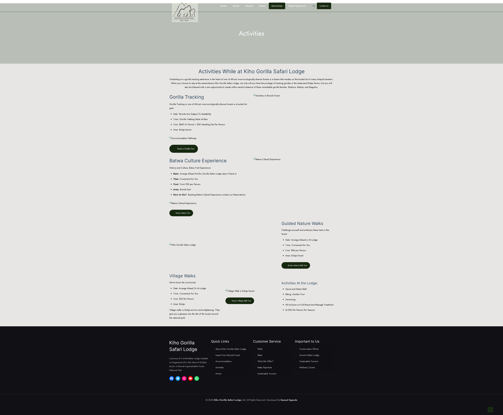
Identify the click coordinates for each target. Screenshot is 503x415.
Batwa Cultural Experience (208, 194)
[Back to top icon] (490, 409)
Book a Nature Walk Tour (297, 265)
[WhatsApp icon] (245, 405)
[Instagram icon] (256, 405)
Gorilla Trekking (187, 119)
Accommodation (223, 361)
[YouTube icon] (253, 405)
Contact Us (324, 5)
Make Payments (264, 367)
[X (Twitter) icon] (250, 405)
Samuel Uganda (289, 400)
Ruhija (182, 304)
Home (218, 373)
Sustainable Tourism (266, 373)
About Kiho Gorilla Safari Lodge (230, 349)
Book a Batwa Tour (183, 213)
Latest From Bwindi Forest (227, 355)
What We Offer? (265, 361)
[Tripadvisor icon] (258, 405)
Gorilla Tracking (177, 104)
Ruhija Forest (297, 255)
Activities (219, 367)
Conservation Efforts (309, 349)
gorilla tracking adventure (197, 79)
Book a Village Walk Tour (241, 300)
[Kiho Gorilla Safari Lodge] (185, 12)
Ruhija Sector (313, 83)
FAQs (260, 349)
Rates (259, 355)
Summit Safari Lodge (309, 355)
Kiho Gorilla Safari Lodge (227, 83)
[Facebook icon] (247, 405)
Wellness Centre (307, 367)
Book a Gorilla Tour (186, 148)
